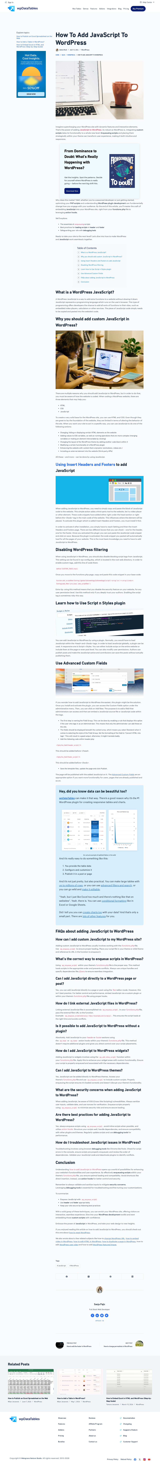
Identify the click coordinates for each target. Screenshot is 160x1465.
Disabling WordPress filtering (92, 265)
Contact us (93, 1442)
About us (92, 1436)
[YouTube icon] (106, 1315)
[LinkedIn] (132, 1277)
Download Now (72, 191)
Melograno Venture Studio (31, 1458)
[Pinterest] (111, 1277)
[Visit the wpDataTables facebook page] (135, 1459)
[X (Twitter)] (89, 1277)
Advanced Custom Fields (123, 774)
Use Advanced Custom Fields (92, 273)
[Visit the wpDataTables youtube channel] (149, 1459)
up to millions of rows (71, 885)
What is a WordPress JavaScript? (93, 252)
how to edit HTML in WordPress (87, 1241)
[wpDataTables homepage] (25, 1419)
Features (93, 9)
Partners (92, 1430)
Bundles (61, 1442)
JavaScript (61, 1266)
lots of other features (94, 916)
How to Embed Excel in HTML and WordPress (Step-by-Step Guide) (30, 46)
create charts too (92, 912)
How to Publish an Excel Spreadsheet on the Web (34, 37)
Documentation (129, 1418)
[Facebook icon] (92, 1315)
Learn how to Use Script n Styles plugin (96, 269)
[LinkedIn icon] (97, 1315)
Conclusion (85, 282)
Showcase (62, 1418)
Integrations (111, 9)
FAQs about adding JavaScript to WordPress (97, 278)
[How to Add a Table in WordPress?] (80, 1382)
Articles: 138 (99, 1320)
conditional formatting (114, 900)
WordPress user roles (69, 1244)
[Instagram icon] (102, 1315)
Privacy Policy (112, 1459)
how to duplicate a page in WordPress (119, 1241)
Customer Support (130, 1442)
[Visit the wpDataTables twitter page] (140, 1459)
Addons (102, 9)
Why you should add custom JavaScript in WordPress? (101, 257)
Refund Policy (126, 1459)
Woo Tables (76, 9)
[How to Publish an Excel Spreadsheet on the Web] (31, 1382)
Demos (86, 9)
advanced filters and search (116, 885)
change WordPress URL (114, 1238)
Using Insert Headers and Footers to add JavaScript (100, 261)
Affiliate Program (95, 1424)
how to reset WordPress (79, 1232)
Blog (119, 9)
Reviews (92, 1418)
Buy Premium (138, 9)
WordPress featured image (104, 1244)
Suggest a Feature (130, 1430)
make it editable (91, 889)
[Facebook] (67, 1277)
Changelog (127, 1424)
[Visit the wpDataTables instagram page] (144, 1459)
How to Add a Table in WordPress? (30, 42)
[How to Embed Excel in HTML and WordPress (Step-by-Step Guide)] (129, 1382)
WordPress (85, 50)
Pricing (126, 9)
